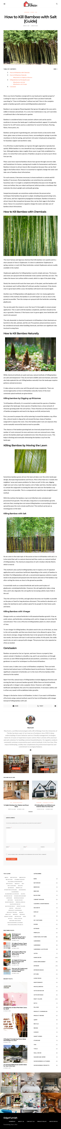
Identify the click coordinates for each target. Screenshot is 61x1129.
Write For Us (53, 1121)
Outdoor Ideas (10, 906)
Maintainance (10, 902)
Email (25, 847)
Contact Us (30, 1121)
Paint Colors (21, 906)
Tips (36, 12)
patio (11, 908)
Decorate (10, 883)
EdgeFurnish (10, 1118)
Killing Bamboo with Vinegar (20, 84)
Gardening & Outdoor (48, 802)
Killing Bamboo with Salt (19, 82)
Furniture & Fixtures (11, 889)
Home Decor (8, 896)
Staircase (18, 916)
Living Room (18, 900)
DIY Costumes (12, 885)
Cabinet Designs (19, 879)
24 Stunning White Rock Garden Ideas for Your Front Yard (15, 1065)
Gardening (26, 12)
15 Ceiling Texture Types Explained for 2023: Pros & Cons (19, 945)
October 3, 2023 (49, 809)
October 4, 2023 (20, 809)
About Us (21, 1121)
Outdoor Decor (15, 904)
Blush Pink (9, 879)
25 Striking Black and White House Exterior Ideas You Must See (45, 805)
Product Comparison (15, 910)
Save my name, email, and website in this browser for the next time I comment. (27, 854)
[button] (28, 811)
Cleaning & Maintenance (15, 881)
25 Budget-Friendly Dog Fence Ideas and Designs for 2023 (14, 1039)
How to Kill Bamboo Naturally (18, 75)
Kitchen (10, 900)
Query (18, 758)
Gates (23, 893)
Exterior (11, 887)
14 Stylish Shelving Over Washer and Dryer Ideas (16, 805)
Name (8, 847)
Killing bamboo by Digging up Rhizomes (22, 77)
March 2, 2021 (26, 25)
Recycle (8, 914)
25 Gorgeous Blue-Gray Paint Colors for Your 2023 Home (19, 953)
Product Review (12, 912)
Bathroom (14, 877)
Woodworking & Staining (15, 922)
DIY (23, 883)
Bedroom (23, 877)
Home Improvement (20, 896)
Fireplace (19, 887)
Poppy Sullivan (12, 809)
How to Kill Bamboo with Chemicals (20, 72)
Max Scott (30, 728)
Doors (21, 885)
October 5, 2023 (15, 940)
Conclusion (13, 86)
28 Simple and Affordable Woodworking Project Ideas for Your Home (18, 936)
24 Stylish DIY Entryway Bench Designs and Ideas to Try (19, 961)
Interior (14, 758)
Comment (8, 827)
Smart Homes (9, 916)
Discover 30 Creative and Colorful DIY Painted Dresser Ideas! (19, 970)
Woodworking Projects (15, 924)
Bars (6, 877)
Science (32, 12)
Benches (36, 891)
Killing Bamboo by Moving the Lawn (20, 80)
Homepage (12, 1121)
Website (43, 846)
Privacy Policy (41, 1121)
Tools (10, 918)
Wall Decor (18, 918)
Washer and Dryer (17, 802)
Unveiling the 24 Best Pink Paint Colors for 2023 (15, 1008)
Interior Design (19, 898)
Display (17, 883)
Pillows (18, 908)
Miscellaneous (20, 902)
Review (16, 914)
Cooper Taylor (40, 809)
